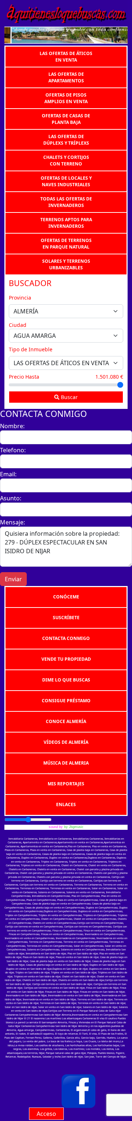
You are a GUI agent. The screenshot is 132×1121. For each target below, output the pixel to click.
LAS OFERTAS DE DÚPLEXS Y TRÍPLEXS (66, 139)
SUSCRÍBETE (66, 617)
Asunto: (10, 498)
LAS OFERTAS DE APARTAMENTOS (66, 77)
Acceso (46, 1114)
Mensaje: (12, 522)
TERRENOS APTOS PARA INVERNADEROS (66, 222)
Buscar (68, 397)
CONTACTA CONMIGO (66, 638)
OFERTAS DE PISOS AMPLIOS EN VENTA (66, 98)
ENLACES (66, 804)
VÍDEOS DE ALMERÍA (66, 742)
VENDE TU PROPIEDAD (66, 659)
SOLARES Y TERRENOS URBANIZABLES (66, 264)
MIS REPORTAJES (66, 784)
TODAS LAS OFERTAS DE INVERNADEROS (66, 202)
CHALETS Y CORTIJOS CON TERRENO (66, 160)
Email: (8, 474)
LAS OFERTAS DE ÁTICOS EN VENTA (66, 56)
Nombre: (12, 426)
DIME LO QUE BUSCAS (66, 680)
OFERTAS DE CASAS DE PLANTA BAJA (66, 119)
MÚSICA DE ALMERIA (66, 763)
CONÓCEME (66, 597)
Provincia (20, 297)
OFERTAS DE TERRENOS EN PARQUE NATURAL (66, 243)
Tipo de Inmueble (30, 349)
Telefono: (13, 450)
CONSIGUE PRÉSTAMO (66, 701)
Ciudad (17, 324)
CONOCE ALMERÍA (66, 721)
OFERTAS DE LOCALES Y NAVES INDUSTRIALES (66, 181)
